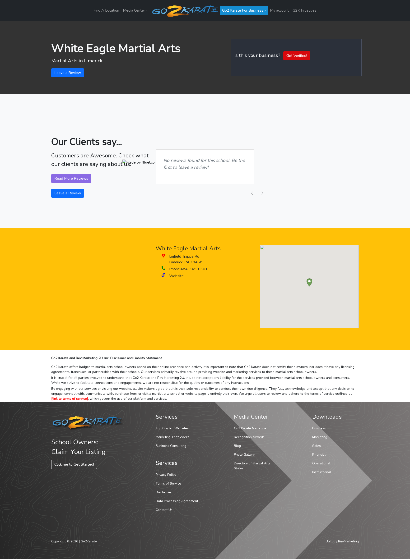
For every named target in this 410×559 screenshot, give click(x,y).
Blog (237, 446)
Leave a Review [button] (67, 72)
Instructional (321, 472)
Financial (319, 454)
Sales (316, 446)
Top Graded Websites (172, 428)
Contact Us (164, 510)
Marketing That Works (172, 437)
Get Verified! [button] (296, 55)
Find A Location (106, 10)
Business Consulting (171, 446)
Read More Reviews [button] (71, 178)
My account (279, 10)
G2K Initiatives (305, 10)
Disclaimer (163, 492)
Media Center (134, 10)
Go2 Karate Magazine (250, 428)
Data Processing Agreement (177, 501)
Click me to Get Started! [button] (74, 464)
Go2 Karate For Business (242, 10)
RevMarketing (348, 541)
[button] (309, 282)
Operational (321, 463)
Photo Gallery (244, 454)
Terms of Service (168, 483)
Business (319, 428)
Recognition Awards (249, 437)
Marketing (319, 437)
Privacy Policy (166, 474)
